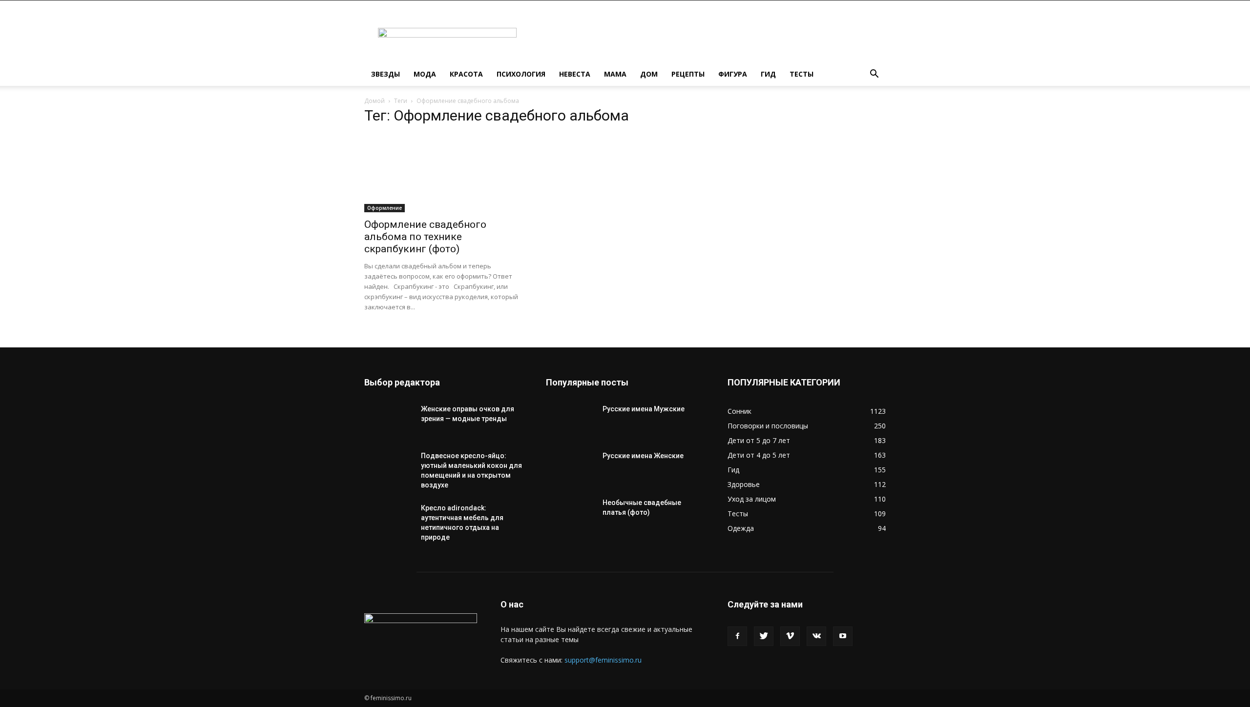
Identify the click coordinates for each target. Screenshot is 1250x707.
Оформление (384, 207)
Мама (615, 74)
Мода (425, 74)
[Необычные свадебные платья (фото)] (570, 515)
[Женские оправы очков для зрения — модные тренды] (388, 421)
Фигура (732, 74)
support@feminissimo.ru (603, 660)
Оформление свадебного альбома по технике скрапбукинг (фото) (425, 237)
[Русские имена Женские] (570, 468)
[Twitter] (763, 636)
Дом (649, 74)
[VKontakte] (816, 636)
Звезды (385, 74)
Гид (768, 74)
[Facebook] (737, 636)
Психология (521, 74)
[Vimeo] (790, 636)
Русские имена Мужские (644, 409)
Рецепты (688, 74)
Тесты (801, 74)
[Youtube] (843, 636)
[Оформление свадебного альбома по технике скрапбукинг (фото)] (443, 173)
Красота (466, 74)
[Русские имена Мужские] (570, 421)
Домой (374, 101)
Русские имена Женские (643, 456)
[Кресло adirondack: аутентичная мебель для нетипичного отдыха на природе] (388, 520)
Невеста (574, 74)
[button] (874, 75)
